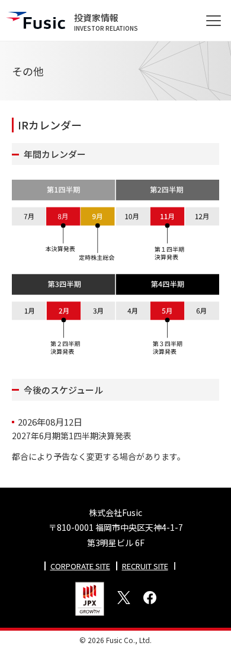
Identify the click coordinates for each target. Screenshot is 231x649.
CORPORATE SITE (80, 566)
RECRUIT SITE (145, 566)
